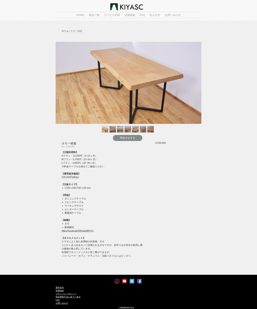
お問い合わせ (62, 303)
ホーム (65, 31)
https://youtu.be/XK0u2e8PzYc (78, 231)
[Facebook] (139, 281)
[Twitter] (132, 281)
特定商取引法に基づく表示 (68, 297)
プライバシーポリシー (66, 294)
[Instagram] (117, 281)
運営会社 (60, 287)
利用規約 (60, 291)
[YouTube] (124, 281)
